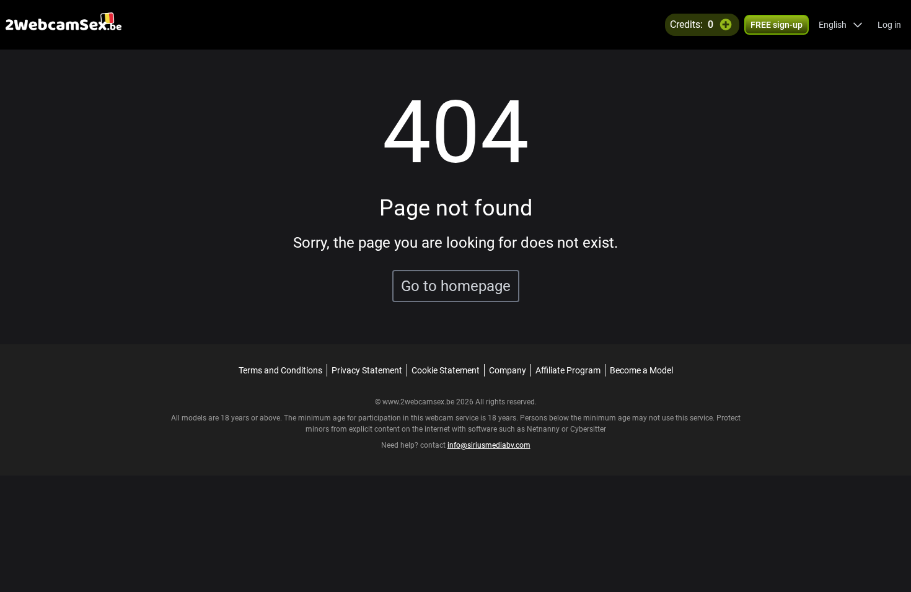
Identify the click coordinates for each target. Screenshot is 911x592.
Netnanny (544, 429)
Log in (889, 25)
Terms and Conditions (280, 370)
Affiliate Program (568, 370)
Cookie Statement (445, 370)
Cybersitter (588, 429)
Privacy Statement (367, 370)
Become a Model (641, 370)
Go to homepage (456, 286)
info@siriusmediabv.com (488, 445)
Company (507, 370)
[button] (841, 24)
